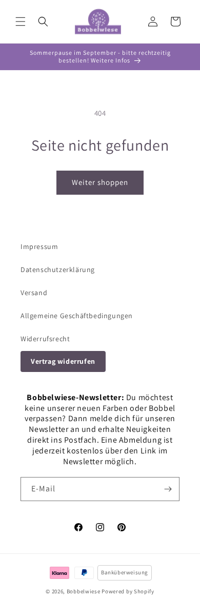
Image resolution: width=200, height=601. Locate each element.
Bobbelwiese (84, 591)
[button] (20, 21)
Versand (34, 292)
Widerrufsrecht (45, 338)
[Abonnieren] (167, 489)
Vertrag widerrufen (63, 361)
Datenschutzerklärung (58, 269)
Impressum (39, 246)
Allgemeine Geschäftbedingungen (77, 315)
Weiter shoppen (100, 182)
